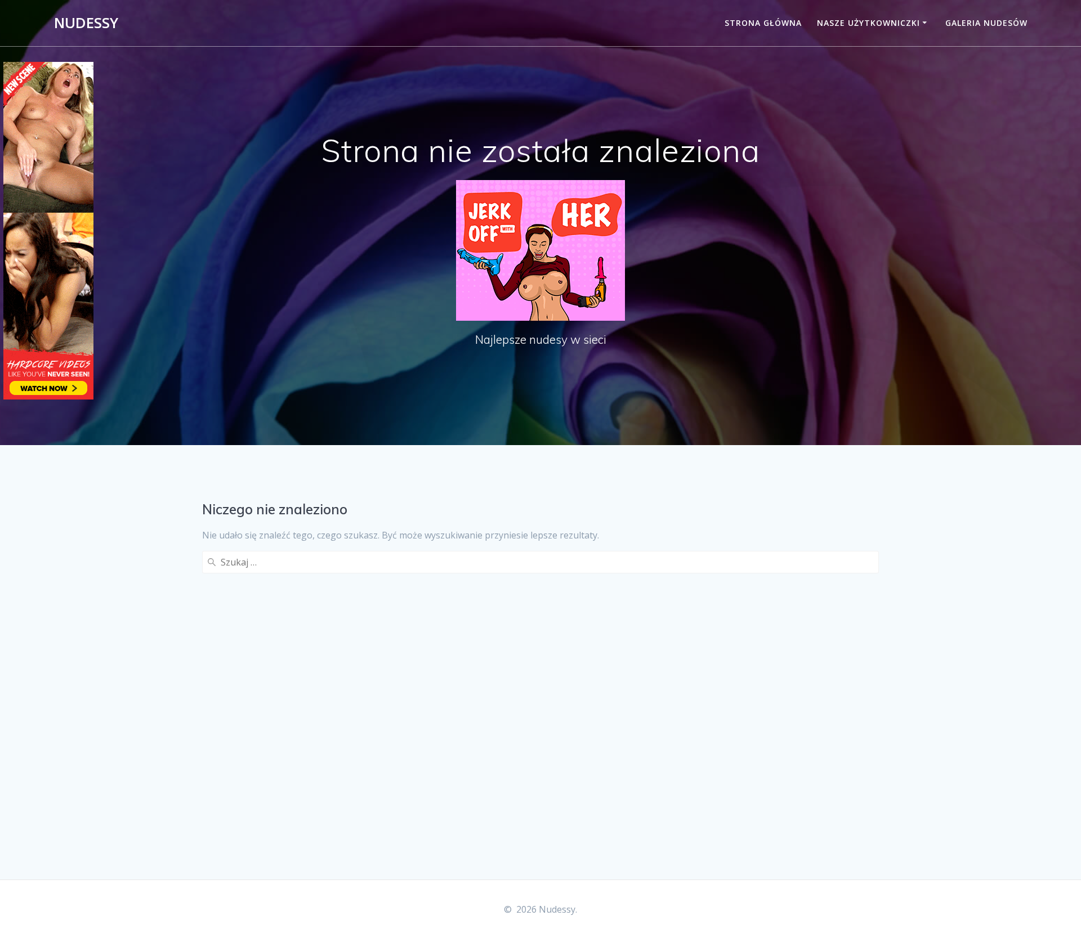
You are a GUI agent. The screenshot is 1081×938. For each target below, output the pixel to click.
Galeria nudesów (986, 22)
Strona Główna (763, 22)
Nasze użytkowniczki (868, 22)
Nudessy (86, 23)
